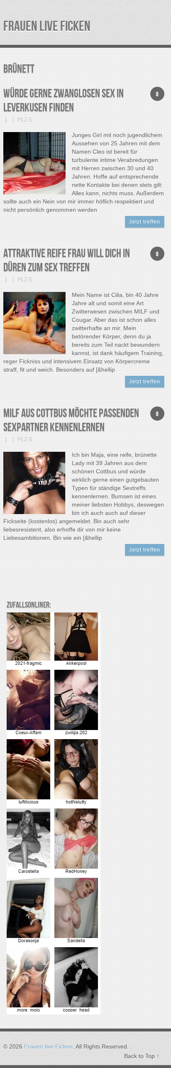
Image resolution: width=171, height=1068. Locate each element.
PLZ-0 (24, 439)
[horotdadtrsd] (53, 1012)
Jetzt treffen (144, 222)
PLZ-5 (24, 120)
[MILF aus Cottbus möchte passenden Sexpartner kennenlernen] (34, 482)
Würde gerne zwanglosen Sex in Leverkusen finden (63, 101)
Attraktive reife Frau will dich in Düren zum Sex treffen (66, 260)
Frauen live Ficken (46, 26)
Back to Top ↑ (141, 1056)
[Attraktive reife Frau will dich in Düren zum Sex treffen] (34, 322)
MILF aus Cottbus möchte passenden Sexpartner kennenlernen (71, 420)
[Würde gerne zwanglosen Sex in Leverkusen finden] (34, 162)
